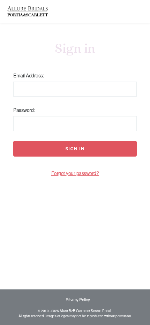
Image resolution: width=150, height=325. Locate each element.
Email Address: (28, 75)
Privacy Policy (78, 299)
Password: (24, 109)
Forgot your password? (75, 172)
